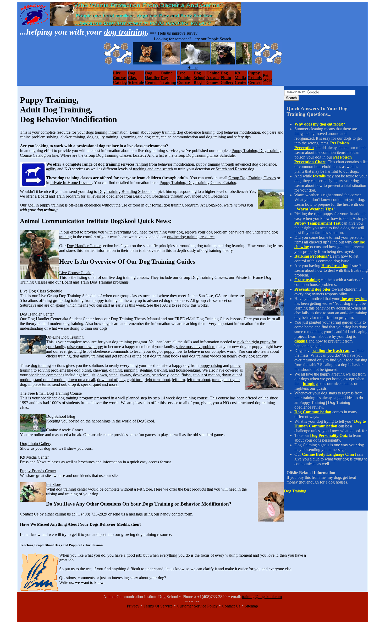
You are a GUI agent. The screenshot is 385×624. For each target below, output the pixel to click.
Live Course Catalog (120, 78)
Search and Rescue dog (235, 169)
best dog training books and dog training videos (181, 356)
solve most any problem (195, 346)
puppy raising (211, 365)
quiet (97, 384)
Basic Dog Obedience (151, 196)
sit (93, 375)
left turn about (198, 379)
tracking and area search (153, 169)
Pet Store (267, 77)
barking (160, 370)
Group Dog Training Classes (252, 178)
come (174, 375)
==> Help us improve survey (173, 33)
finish (186, 375)
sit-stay (125, 375)
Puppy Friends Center (255, 78)
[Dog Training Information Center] (34, 24)
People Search (219, 39)
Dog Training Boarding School (124, 191)
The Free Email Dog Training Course (51, 393)
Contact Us (29, 514)
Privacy (133, 606)
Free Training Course (184, 78)
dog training (125, 31)
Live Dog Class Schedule (41, 291)
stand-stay (160, 375)
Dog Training (295, 491)
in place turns (39, 384)
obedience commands (111, 351)
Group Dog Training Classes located (114, 155)
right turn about (157, 379)
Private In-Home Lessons (71, 182)
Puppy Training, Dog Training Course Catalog (198, 182)
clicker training (58, 356)
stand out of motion (49, 379)
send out (59, 384)
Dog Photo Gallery (227, 78)
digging (115, 370)
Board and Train (51, 196)
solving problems (52, 370)
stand (113, 375)
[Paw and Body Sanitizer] (145, 24)
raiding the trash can (330, 350)
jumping (131, 370)
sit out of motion (206, 375)
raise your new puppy (85, 346)
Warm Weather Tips (315, 209)
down (102, 375)
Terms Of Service (158, 606)
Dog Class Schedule (136, 78)
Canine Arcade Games (212, 78)
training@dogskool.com (262, 596)
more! (114, 384)
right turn (134, 379)
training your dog (168, 232)
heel (86, 375)
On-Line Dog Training (65, 337)
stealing (146, 370)
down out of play (111, 379)
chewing (100, 370)
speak (86, 384)
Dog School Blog (199, 78)
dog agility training (88, 356)
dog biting (82, 370)
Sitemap (251, 606)
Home (192, 67)
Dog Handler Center (152, 78)
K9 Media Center (241, 78)
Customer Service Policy (197, 606)
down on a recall (81, 379)
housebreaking (188, 370)
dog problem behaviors (225, 232)
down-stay (141, 375)
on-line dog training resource (190, 237)
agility (51, 169)
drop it (73, 384)
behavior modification (176, 164)
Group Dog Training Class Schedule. (205, 155)
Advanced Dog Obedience (206, 196)
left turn (178, 379)
